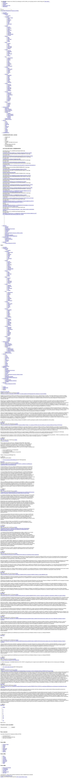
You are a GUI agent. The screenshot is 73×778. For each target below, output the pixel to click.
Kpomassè (9, 254)
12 (3, 717)
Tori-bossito (9, 258)
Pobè (8, 271)
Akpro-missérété (10, 268)
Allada (8, 253)
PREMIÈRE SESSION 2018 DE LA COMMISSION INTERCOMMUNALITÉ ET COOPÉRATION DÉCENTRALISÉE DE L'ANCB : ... (18, 202)
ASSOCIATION (6, 341)
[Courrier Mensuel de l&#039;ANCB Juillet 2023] (9, 660)
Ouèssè (8, 305)
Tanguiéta (9, 332)
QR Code (4, 772)
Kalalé (8, 312)
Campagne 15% (8, 379)
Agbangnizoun (10, 292)
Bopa (8, 279)
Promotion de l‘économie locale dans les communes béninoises (14, 162)
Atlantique (7, 251)
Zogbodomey (9, 300)
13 (3, 718)
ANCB (6, 365)
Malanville (9, 323)
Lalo (8, 289)
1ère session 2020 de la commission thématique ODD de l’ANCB (14, 169)
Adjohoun (9, 266)
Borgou (6, 308)
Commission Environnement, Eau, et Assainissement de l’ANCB (14, 181)
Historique (7, 342)
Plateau (6, 270)
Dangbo (8, 261)
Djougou (8, 338)
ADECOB (7, 358)
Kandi (8, 321)
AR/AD (4, 353)
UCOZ (6, 364)
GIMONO (7, 360)
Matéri (8, 331)
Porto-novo (9, 262)
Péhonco (8, 334)
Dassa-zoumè (9, 303)
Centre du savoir (6, 771)
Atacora (6, 326)
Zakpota (8, 297)
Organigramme (7, 345)
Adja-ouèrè (9, 273)
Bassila (8, 340)
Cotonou (8, 250)
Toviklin (8, 290)
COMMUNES (5, 248)
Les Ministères (5, 769)
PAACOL (7, 375)
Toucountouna (9, 329)
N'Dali (8, 310)
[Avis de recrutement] (4, 440)
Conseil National (10, 349)
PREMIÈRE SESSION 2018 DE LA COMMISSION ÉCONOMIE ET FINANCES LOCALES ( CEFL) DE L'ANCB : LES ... (18, 206)
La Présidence (5, 768)
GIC (6, 359)
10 (3, 715)
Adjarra (8, 263)
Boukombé (9, 327)
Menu (2, 245)
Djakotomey (9, 286)
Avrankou (9, 269)
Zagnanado (9, 298)
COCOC (6, 357)
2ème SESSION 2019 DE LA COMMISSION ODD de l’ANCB (14, 194)
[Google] (5, 729)
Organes (6, 346)
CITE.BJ (6, 368)
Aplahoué (9, 285)
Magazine (4, 382)
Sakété (8, 272)
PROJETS (5, 367)
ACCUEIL (5, 247)
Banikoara (9, 319)
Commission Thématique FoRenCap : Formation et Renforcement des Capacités (17, 152)
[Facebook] (1, 729)
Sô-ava (8, 256)
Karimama (9, 322)
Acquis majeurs (8, 351)
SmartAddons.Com (8, 775)
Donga (6, 336)
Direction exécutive (10, 350)
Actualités (7, 381)
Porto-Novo (5, 760)
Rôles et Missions (8, 343)
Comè (8, 280)
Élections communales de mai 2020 (9, 172)
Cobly (8, 330)
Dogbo (8, 287)
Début (4, 707)
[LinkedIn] (10, 729)
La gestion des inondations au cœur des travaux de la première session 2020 (16, 178)
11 (3, 716)
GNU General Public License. (21, 776)
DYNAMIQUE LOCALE (10, 370)
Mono (6, 276)
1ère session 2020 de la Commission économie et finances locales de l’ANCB (17, 175)
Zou (6, 291)
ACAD (6, 361)
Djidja (8, 296)
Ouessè (4, 745)
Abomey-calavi (10, 252)
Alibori (6, 318)
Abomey (8, 293)
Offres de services (8, 352)
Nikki (8, 311)
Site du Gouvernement (7, 767)
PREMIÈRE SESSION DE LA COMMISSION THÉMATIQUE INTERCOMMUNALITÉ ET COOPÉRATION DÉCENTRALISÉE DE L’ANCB (19, 214)
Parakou (8, 313)
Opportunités (5, 3)
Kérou (8, 335)
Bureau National (10, 348)
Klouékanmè (9, 288)
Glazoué (8, 304)
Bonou (8, 265)
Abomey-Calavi (5, 744)
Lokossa (8, 283)
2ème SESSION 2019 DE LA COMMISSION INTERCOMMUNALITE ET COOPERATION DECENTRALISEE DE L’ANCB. (17, 191)
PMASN (6, 369)
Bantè (8, 302)
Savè (8, 307)
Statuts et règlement (8, 344)
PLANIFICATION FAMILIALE (11, 377)
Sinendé (8, 315)
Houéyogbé (9, 282)
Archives (4, 4)
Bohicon (8, 294)
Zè (7, 259)
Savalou (8, 306)
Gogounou (9, 320)
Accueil (4, 386)
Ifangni (8, 275)
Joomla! (1, 776)
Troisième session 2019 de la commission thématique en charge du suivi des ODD (17, 187)
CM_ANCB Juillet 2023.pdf (8, 666)
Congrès (8, 347)
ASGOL (6, 373)
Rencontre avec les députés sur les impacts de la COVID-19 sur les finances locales (18, 155)
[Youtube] (8, 729)
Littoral (6, 249)
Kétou (8, 274)
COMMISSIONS (6, 366)
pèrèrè (8, 314)
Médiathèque (5, 6)
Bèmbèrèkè (9, 309)
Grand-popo (9, 281)
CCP (6, 362)
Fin (3, 720)
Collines (6, 301)
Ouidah (8, 255)
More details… (47, 1)
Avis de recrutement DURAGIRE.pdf (10, 459)
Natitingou (9, 328)
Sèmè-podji (9, 264)
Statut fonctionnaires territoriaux (11, 380)
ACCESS (7, 372)
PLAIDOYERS (6, 378)
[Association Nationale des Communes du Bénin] (9, 10)
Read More (2, 422)
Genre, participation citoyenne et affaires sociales (14, 374)
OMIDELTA (7, 371)
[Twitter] (3, 729)
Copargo (8, 337)
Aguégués (9, 267)
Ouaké (8, 339)
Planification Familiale (9, 376)
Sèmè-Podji (5, 761)
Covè (8, 295)
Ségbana (8, 324)
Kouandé (9, 333)
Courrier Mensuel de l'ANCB (10, 383)
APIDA (6, 363)
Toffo (8, 257)
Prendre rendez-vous (6, 5)
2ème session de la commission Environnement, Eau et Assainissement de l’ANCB (18, 184)
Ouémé (6, 260)
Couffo (6, 284)
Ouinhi (8, 299)
